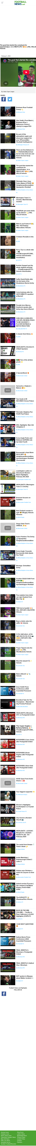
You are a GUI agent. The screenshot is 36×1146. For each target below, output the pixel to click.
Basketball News (22, 1135)
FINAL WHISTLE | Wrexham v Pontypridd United (24, 952)
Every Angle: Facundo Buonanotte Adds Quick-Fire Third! (24, 553)
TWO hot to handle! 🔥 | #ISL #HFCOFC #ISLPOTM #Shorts (25, 610)
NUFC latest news (6, 1135)
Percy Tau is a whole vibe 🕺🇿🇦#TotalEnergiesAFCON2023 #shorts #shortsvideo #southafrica (25, 253)
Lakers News (21, 1134)
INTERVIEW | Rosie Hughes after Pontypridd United (24, 754)
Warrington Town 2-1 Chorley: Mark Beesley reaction (24, 199)
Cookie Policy (21, 1139)
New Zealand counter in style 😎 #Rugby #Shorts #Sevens (25, 512)
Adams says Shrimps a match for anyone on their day (25, 872)
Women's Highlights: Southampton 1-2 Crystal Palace (25, 806)
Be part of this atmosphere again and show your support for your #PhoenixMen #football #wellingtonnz (24, 138)
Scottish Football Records (8, 1144)
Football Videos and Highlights (18, 988)
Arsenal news (5, 1132)
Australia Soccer (5, 1142)
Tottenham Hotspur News (8, 1137)
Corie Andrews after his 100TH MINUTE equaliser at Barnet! (25, 294)
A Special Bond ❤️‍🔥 (22, 373)
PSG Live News (5, 1140)
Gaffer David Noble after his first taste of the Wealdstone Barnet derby (25, 281)
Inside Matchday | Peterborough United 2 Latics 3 (24, 859)
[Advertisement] (18, 24)
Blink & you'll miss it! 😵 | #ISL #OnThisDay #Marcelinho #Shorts (25, 225)
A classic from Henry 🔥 (24, 334)
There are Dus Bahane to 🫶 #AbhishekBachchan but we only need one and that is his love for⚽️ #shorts (25, 153)
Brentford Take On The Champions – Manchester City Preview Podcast (25, 702)
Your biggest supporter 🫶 (25, 792)
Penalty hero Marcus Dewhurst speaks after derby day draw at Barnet (25, 307)
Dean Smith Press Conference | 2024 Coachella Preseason (23, 689)
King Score (20, 1132)
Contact (19, 1140)
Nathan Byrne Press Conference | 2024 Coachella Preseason (23, 939)
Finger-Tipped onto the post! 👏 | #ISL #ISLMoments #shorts (24, 650)
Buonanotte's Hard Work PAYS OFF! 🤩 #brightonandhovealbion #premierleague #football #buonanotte (25, 456)
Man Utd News (5, 1139)
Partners (19, 1142)
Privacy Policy (21, 1137)
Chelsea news (5, 1134)
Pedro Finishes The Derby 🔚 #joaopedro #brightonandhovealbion (25, 538)
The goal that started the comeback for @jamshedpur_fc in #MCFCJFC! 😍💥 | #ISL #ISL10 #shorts (24, 169)
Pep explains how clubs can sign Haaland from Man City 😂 (24, 597)
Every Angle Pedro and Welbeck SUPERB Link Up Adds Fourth (24, 440)
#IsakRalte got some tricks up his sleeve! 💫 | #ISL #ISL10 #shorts (25, 212)
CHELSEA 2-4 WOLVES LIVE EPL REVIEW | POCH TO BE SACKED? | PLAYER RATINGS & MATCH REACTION (25, 322)
